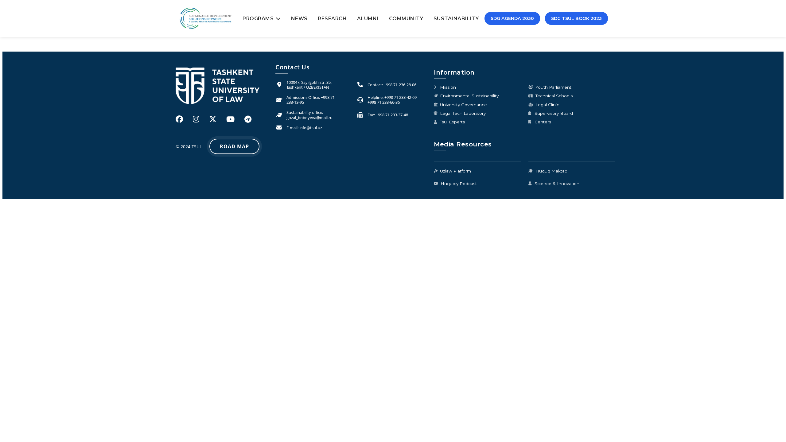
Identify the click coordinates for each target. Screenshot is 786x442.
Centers (543, 121)
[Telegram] (247, 119)
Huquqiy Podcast (459, 183)
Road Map (234, 146)
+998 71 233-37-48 (392, 115)
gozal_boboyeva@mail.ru (309, 117)
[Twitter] (212, 119)
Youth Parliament (553, 87)
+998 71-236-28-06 (400, 84)
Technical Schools (554, 95)
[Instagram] (196, 119)
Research (332, 18)
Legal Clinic (547, 104)
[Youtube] (230, 119)
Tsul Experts (452, 121)
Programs (258, 18)
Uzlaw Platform (455, 171)
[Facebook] (179, 119)
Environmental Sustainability (469, 95)
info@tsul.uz (310, 127)
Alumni (368, 18)
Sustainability (456, 18)
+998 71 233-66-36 (384, 102)
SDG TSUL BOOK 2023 (576, 18)
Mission (448, 87)
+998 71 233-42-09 (400, 97)
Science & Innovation (557, 183)
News (299, 18)
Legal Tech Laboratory (463, 113)
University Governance (463, 104)
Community (406, 18)
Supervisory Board (554, 113)
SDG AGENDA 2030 (512, 18)
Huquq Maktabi (551, 171)
